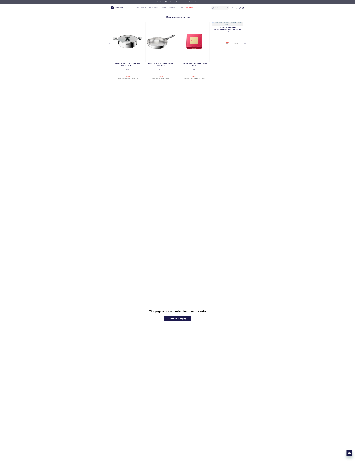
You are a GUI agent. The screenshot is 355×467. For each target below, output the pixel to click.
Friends (181, 7)
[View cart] (243, 8)
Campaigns (172, 7)
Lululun (194, 67)
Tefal (127, 67)
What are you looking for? (221, 8)
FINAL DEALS (190, 7)
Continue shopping (177, 319)
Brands (164, 7)
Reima (227, 32)
